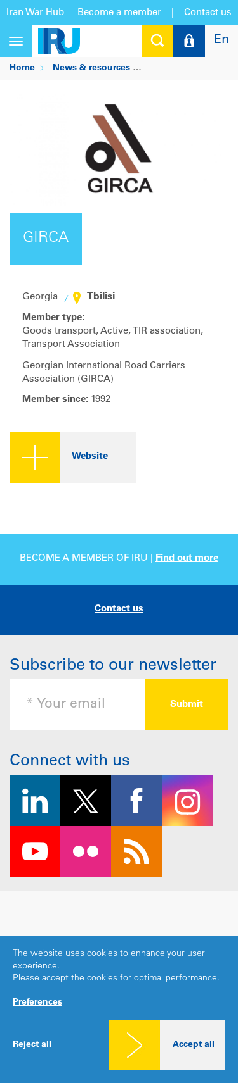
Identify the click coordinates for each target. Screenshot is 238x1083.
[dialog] (119, 1009)
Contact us (208, 13)
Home (22, 68)
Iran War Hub (35, 13)
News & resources (91, 68)
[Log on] (189, 41)
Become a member (119, 13)
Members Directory (188, 68)
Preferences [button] (37, 1002)
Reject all (32, 1045)
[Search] (157, 41)
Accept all (194, 1045)
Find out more (186, 558)
